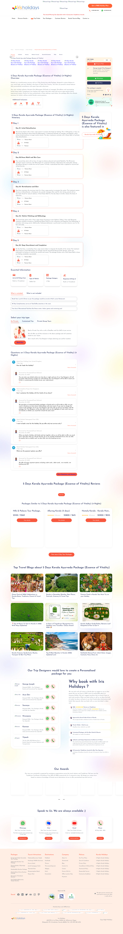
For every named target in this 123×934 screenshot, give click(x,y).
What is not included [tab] (34, 293)
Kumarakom (48, 874)
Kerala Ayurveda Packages (93, 134)
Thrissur (47, 863)
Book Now (20, 342)
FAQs (55, 54)
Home (13, 18)
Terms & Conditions (84, 860)
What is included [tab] (17, 293)
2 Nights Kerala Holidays (102, 858)
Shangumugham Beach (34, 871)
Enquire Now (100, 64)
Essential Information (46, 54)
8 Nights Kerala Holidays (102, 874)
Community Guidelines (84, 874)
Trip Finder (37, 18)
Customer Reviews (60, 18)
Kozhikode (47, 860)
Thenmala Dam (32, 868)
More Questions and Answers (66, 474)
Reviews (60, 54)
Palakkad (47, 858)
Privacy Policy (82, 863)
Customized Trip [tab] (27, 321)
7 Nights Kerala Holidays (102, 871)
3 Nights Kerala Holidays (102, 860)
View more (61, 494)
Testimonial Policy (83, 868)
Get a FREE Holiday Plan (100, 5)
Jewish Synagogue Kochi (34, 866)
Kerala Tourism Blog (74, 18)
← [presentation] (11, 57)
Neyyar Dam (31, 874)
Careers (64, 868)
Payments (64, 876)
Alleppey (47, 868)
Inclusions (20, 54)
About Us (64, 858)
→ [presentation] (77, 57)
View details (27, 520)
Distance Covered (35, 54)
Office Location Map (67, 874)
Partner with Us (66, 871)
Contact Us (65, 866)
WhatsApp (100, 78)
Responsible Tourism (84, 871)
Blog (63, 863)
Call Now (100, 83)
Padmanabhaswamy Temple (35, 858)
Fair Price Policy (83, 858)
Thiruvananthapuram (50, 866)
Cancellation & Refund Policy (86, 866)
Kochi (46, 871)
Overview (13, 54)
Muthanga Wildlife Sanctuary (35, 860)
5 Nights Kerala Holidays (102, 866)
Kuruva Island (31, 863)
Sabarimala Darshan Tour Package (17, 862)
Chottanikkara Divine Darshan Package (18, 873)
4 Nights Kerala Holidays (102, 863)
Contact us (86, 18)
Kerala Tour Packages (19, 49)
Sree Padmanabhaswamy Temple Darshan (17, 880)
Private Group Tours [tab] (44, 321)
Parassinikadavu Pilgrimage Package (18, 866)
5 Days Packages (29, 49)
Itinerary (27, 54)
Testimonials (65, 860)
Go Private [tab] (14, 321)
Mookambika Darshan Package (19, 869)
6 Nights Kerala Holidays (102, 868)
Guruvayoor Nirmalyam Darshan (17, 876)
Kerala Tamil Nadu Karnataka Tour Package (18, 858)
